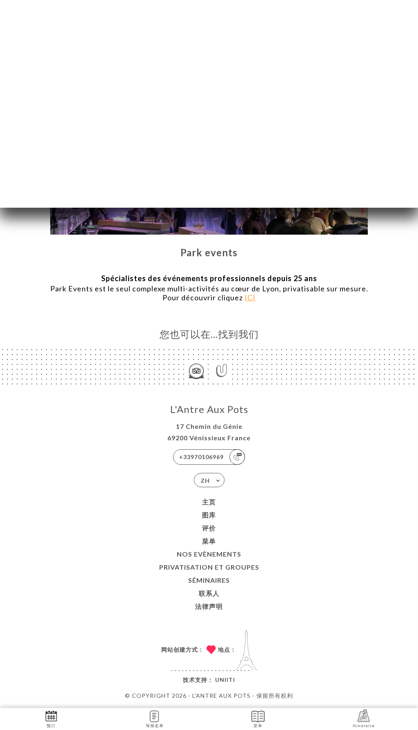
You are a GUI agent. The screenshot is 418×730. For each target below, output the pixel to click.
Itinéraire (364, 725)
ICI (250, 297)
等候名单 (155, 725)
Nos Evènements (209, 554)
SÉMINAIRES (209, 580)
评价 (209, 528)
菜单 (209, 541)
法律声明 (209, 606)
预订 (51, 725)
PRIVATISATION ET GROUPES (209, 567)
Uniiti (225, 679)
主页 (209, 502)
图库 (209, 515)
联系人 (209, 593)
